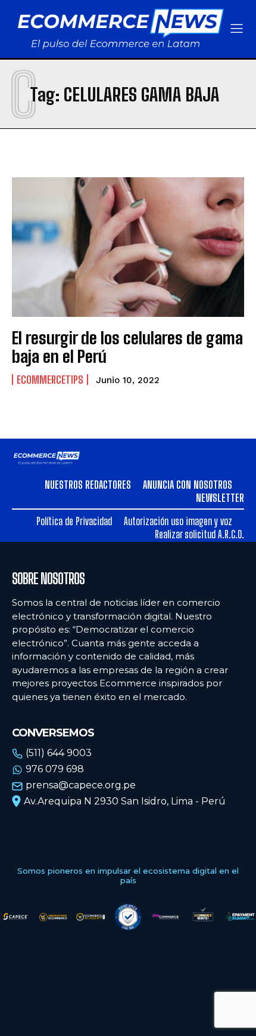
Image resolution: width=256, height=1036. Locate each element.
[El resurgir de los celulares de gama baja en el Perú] (128, 247)
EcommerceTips (50, 379)
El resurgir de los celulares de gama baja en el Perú (127, 347)
